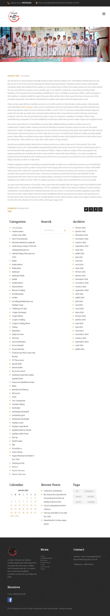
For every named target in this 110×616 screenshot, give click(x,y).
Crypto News (17, 316)
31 (35, 513)
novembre (81, 239)
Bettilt (14, 279)
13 (19, 505)
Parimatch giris (18, 415)
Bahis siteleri (17, 265)
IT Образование (18, 360)
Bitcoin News (17, 287)
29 (27, 513)
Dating (15, 327)
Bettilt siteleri (17, 283)
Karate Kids (16, 364)
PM (13, 445)
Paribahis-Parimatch (20, 412)
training (91, 502)
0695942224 (26, 3)
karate (78, 497)
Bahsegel (15, 272)
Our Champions (18, 401)
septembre (82, 246)
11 (11, 505)
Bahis (14, 261)
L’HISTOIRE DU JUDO (46, 558)
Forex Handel (17, 345)
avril (79, 265)
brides (14, 298)
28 (23, 513)
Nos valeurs (44, 560)
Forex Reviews (18, 349)
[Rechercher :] (55, 230)
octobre (80, 242)
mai (79, 261)
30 (31, 513)
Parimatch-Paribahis (20, 419)
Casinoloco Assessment (53, 491)
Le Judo (43, 564)
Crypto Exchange (19, 312)
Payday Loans (17, 423)
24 (35, 509)
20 (19, 509)
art (77, 491)
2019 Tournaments (19, 239)
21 (23, 509)
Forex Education (19, 342)
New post (16, 393)
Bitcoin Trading (18, 290)
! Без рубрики (17, 228)
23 (31, 509)
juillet (79, 253)
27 (19, 513)
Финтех (15, 467)
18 (11, 509)
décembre (81, 235)
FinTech (15, 338)
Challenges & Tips (19, 309)
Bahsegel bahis (18, 276)
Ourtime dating (18, 404)
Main (14, 386)
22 (27, 509)
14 (23, 505)
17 (35, 505)
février (80, 228)
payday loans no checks (21, 430)
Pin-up (15, 437)
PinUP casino (17, 441)
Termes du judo (45, 566)
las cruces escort (18, 371)
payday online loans (20, 434)
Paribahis (16, 408)
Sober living (17, 452)
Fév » (17, 516)
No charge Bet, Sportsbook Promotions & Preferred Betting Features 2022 (55, 498)
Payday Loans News (20, 426)
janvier (80, 231)
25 (11, 513)
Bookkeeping (17, 294)
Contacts (43, 569)
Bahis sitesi (16, 268)
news (14, 397)
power (78, 502)
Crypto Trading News (21, 323)
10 (35, 502)
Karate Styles (17, 367)
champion (89, 491)
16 (31, 505)
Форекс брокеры (18, 470)
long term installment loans (23, 382)
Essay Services (18, 334)
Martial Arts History (20, 390)
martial (91, 497)
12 (15, 505)
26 (15, 513)
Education (16, 331)
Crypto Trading (18, 320)
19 (15, 509)
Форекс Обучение (19, 474)
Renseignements (46, 562)
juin (79, 257)
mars (79, 268)
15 (27, 505)
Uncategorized (22, 208)
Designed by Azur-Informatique (45, 609)
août (79, 250)
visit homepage (27, 107)
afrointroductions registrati (23, 242)
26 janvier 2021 (13, 76)
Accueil (43, 556)
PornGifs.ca (17, 448)
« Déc (12, 516)
